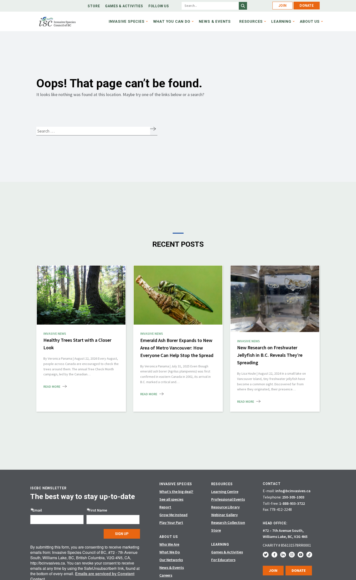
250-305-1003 (293, 497)
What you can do (171, 21)
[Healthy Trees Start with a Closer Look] (81, 295)
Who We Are (169, 544)
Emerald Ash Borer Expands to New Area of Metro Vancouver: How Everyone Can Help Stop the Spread (177, 347)
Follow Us (158, 6)
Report (165, 507)
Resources (251, 21)
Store (94, 6)
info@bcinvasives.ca (292, 490)
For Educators (223, 559)
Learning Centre (224, 491)
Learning (281, 21)
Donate (307, 5)
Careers (165, 575)
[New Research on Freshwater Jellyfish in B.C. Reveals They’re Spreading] (275, 299)
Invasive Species (127, 21)
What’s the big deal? (176, 491)
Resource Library (225, 507)
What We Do (169, 552)
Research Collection (228, 522)
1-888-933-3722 (292, 503)
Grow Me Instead (173, 514)
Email (37, 510)
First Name (98, 510)
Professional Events (228, 499)
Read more (51, 386)
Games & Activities (124, 6)
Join (282, 5)
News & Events (215, 21)
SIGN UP (122, 534)
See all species (171, 499)
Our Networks (171, 559)
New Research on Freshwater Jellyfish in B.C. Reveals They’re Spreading (269, 354)
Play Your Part (171, 522)
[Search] (243, 6)
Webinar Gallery (224, 514)
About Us (310, 21)
